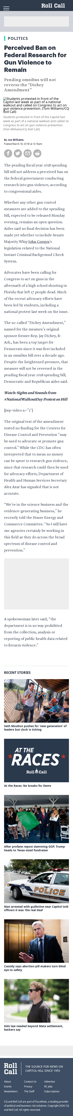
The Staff (29, 1091)
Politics (18, 38)
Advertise (49, 1081)
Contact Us (30, 1081)
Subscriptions (51, 1091)
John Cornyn (38, 242)
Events (8, 1086)
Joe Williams (16, 140)
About (7, 1081)
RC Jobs (48, 1086)
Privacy (28, 1086)
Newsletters (11, 1091)
